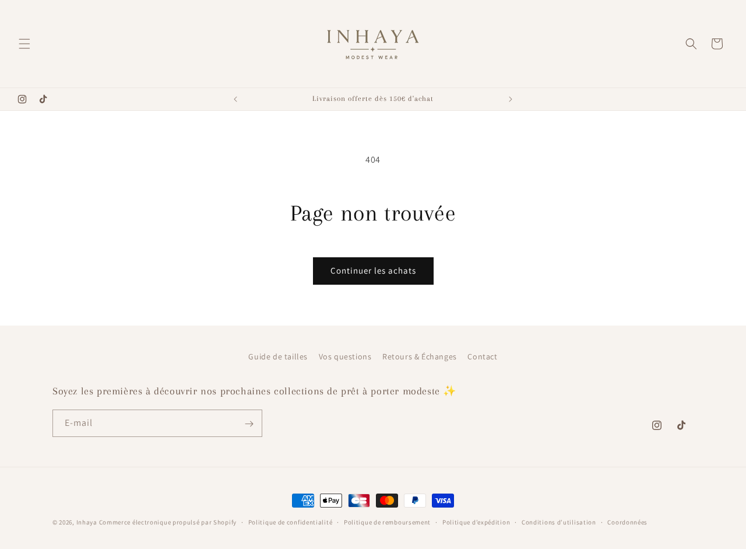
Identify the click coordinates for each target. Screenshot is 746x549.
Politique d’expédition (476, 521)
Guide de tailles (278, 356)
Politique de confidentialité (290, 521)
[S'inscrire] (249, 424)
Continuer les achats (373, 270)
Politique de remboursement (387, 521)
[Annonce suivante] (510, 99)
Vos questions (345, 356)
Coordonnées (627, 521)
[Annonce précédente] (235, 99)
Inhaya (86, 522)
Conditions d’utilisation (559, 521)
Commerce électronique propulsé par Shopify (168, 522)
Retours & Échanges (419, 356)
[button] (24, 44)
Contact (482, 356)
